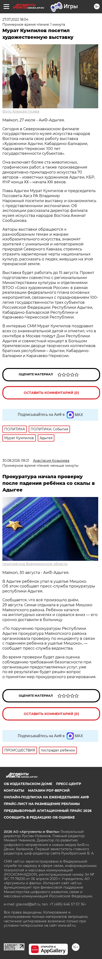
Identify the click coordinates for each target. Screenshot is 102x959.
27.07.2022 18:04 (15, 19)
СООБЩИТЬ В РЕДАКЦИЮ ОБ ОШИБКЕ (39, 817)
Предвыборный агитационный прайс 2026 (48, 811)
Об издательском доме (28, 784)
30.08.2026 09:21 (15, 460)
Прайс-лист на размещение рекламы (42, 804)
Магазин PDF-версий (49, 790)
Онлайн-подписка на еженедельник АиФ (46, 797)
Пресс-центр (68, 784)
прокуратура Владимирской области (35, 564)
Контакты (14, 790)
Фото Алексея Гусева (20, 111)
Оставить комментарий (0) (51, 393)
